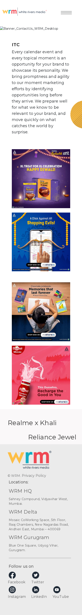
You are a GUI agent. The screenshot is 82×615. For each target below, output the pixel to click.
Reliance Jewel (52, 437)
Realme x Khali (32, 423)
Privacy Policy (34, 476)
